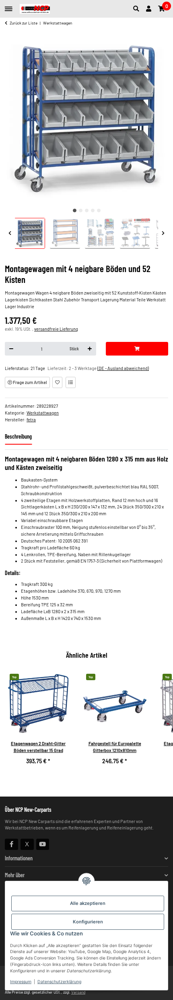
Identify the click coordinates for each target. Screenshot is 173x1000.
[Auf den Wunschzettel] (57, 382)
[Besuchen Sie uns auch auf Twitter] (27, 844)
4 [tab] (93, 210)
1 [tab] (74, 210)
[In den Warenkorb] (137, 349)
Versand (78, 992)
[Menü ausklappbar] (8, 6)
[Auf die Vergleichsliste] (71, 382)
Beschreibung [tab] (18, 436)
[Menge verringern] (11, 349)
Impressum (20, 981)
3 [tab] (87, 210)
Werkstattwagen (43, 412)
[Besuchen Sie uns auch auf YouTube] (42, 844)
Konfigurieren (88, 922)
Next (163, 233)
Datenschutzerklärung (59, 981)
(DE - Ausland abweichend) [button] (123, 368)
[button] (137, 9)
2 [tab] (80, 210)
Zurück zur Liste (23, 22)
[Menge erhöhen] (89, 349)
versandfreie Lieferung (56, 328)
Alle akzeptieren (87, 903)
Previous (10, 233)
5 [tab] (99, 210)
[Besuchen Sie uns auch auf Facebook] (11, 844)
